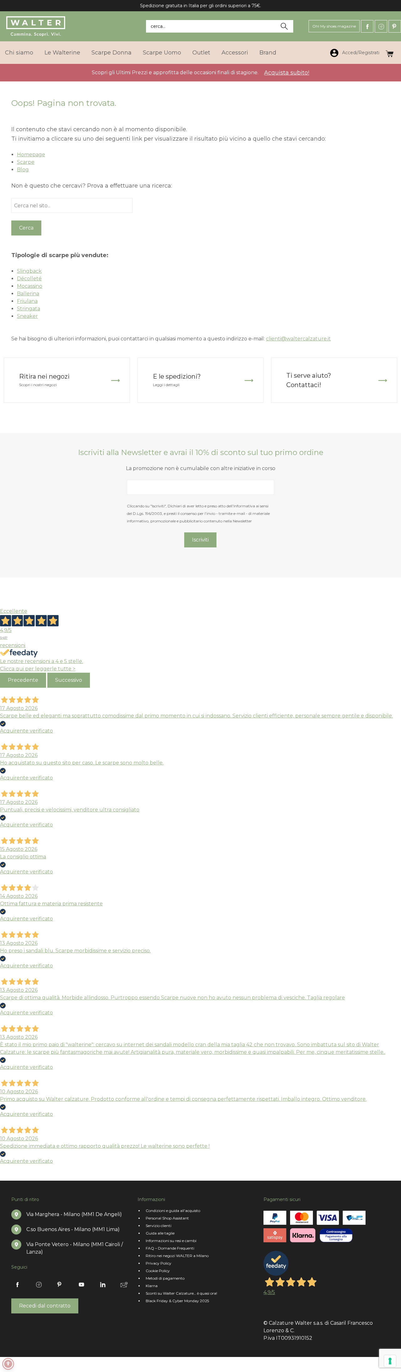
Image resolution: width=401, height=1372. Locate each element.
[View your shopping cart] (389, 52)
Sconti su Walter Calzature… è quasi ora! (181, 1293)
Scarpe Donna (111, 52)
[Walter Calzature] (36, 26)
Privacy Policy (158, 1263)
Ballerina (28, 294)
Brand (267, 52)
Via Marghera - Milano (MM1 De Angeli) (74, 1214)
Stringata (28, 309)
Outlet (201, 52)
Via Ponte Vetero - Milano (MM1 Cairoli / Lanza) (74, 1248)
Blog (23, 170)
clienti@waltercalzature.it (298, 339)
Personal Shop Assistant (167, 1218)
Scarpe (25, 162)
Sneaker (27, 316)
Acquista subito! (286, 72)
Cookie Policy (158, 1270)
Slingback (29, 271)
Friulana (27, 301)
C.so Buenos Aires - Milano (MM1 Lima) (73, 1229)
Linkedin (102, 1284)
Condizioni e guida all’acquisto (173, 1210)
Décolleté (29, 279)
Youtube (81, 1284)
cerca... (158, 26)
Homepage (31, 155)
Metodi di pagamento (165, 1278)
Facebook (367, 26)
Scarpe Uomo (162, 52)
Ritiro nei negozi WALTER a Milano (177, 1255)
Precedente (23, 680)
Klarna (152, 1285)
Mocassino (29, 286)
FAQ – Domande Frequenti (170, 1248)
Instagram (381, 26)
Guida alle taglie (160, 1233)
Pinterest (394, 26)
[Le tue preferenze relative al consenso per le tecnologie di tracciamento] (390, 1361)
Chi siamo (19, 52)
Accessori (234, 52)
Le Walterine (62, 52)
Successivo (68, 680)
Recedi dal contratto (44, 1306)
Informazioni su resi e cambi (171, 1240)
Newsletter (124, 1284)
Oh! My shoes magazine (334, 26)
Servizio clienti (158, 1225)
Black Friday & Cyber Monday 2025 (177, 1300)
